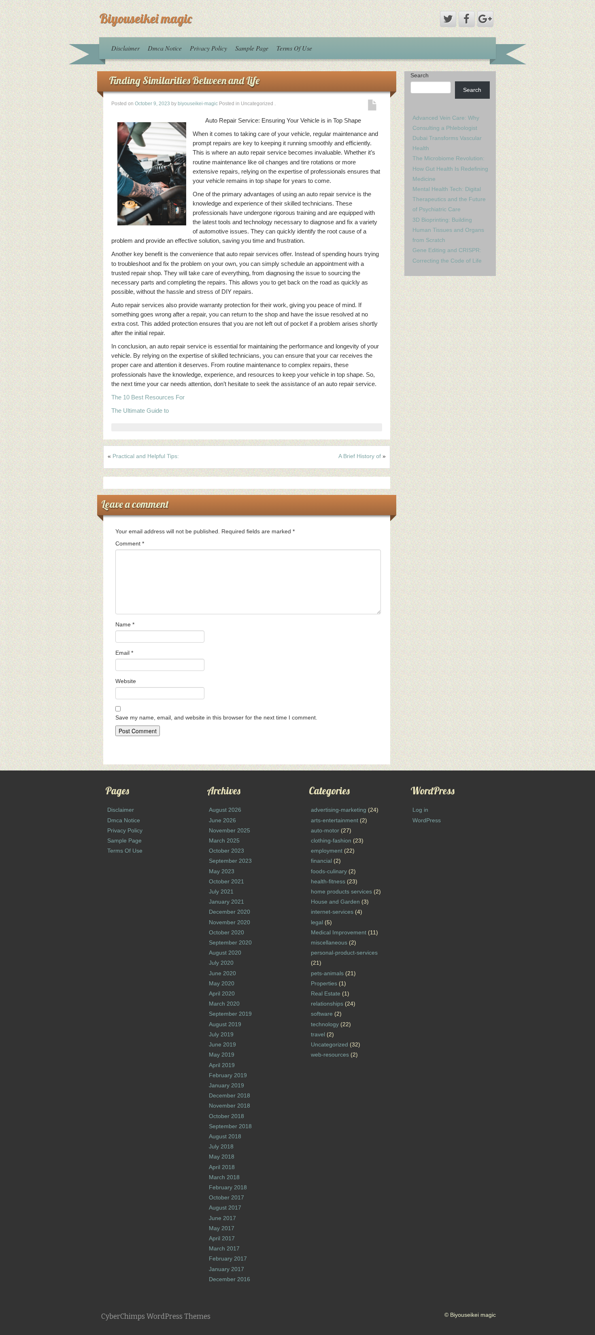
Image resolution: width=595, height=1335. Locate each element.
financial (321, 860)
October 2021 (226, 881)
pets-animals (327, 973)
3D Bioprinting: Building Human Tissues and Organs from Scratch (448, 229)
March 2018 (224, 1177)
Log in (420, 810)
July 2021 (221, 891)
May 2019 (221, 1054)
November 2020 (229, 922)
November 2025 (229, 830)
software (322, 1013)
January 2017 (226, 1269)
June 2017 (222, 1218)
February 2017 (228, 1258)
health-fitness (328, 881)
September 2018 (230, 1126)
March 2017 (224, 1248)
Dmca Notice (165, 48)
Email (124, 652)
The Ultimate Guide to (140, 410)
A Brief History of (359, 456)
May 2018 (221, 1156)
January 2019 (226, 1085)
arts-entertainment (334, 820)
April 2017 (222, 1238)
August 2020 (225, 952)
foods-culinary (329, 871)
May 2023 (221, 871)
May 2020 (221, 983)
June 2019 (222, 1044)
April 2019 (222, 1065)
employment (326, 850)
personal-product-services (344, 952)
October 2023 (226, 850)
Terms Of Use (294, 48)
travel (318, 1034)
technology (325, 1024)
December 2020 (229, 911)
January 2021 (226, 901)
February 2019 (228, 1075)
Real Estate (325, 993)
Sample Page (251, 48)
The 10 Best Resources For (148, 397)
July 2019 (221, 1034)
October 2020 (226, 932)
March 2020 (224, 1003)
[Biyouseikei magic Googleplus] (485, 19)
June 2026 (222, 820)
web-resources (330, 1054)
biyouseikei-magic (198, 103)
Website (125, 681)
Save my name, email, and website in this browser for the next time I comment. (216, 717)
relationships (327, 1003)
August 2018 (225, 1136)
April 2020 (222, 993)
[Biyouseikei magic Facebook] (467, 19)
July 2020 (221, 962)
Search (419, 75)
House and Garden (335, 901)
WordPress (426, 820)
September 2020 (230, 942)
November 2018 (229, 1105)
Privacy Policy (208, 48)
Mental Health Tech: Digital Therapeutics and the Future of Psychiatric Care (449, 199)
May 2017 (221, 1228)
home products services (341, 891)
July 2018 (221, 1146)
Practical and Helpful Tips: (146, 456)
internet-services (332, 911)
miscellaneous (329, 942)
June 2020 (222, 973)
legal (317, 922)
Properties (324, 983)
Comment (129, 543)
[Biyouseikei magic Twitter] (448, 19)
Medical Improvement (338, 932)
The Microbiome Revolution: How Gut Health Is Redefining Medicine (450, 168)
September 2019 (230, 1013)
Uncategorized (329, 1044)
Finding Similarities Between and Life (184, 80)
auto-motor (325, 830)
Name (124, 624)
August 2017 (225, 1207)
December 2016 (229, 1279)
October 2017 (226, 1197)
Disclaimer (125, 48)
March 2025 (224, 840)
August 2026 (225, 810)
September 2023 (230, 860)
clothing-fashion (331, 840)
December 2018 (229, 1095)
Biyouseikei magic (145, 18)
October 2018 (226, 1116)
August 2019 (225, 1024)
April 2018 (222, 1167)
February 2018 (228, 1187)
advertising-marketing (338, 810)
